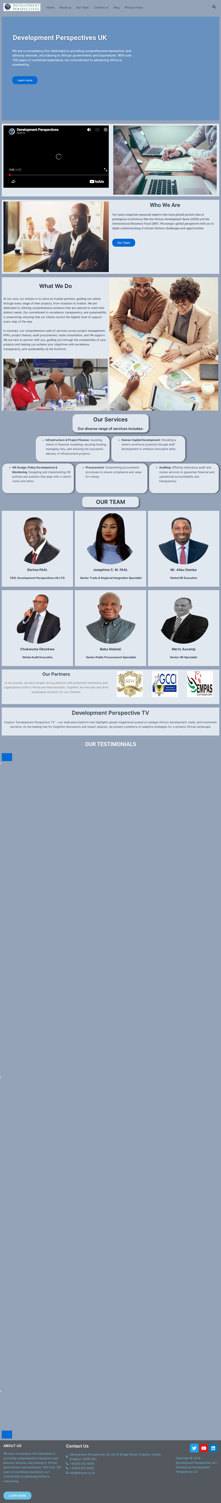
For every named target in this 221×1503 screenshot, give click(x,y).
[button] (116, 684)
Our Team (82, 7)
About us (65, 7)
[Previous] (7, 757)
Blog (116, 7)
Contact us (101, 7)
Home (50, 7)
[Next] (7, 1435)
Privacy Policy (134, 7)
